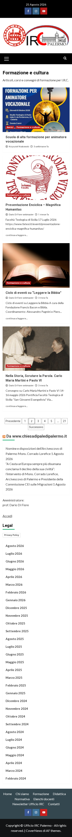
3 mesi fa (43, 298)
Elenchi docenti (43, 799)
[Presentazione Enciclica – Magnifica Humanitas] (36, 177)
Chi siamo (22, 794)
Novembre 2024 (17, 708)
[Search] (65, 58)
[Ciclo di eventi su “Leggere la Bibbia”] (36, 265)
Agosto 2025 (15, 639)
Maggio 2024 (15, 755)
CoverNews (34, 830)
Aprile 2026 (14, 577)
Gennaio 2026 (15, 600)
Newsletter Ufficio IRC (28, 804)
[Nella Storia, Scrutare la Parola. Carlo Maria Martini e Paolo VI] (36, 348)
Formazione (41, 794)
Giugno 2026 (15, 561)
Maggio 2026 (15, 569)
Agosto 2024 (15, 732)
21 (64, 421)
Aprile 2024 (14, 763)
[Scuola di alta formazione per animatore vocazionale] (36, 109)
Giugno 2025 (15, 654)
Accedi (7, 516)
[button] (7, 58)
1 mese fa (43, 214)
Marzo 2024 (14, 770)
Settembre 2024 (17, 724)
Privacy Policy (11, 535)
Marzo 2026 (14, 584)
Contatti (54, 804)
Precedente (13, 421)
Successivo (36, 427)
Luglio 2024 (14, 739)
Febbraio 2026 (16, 592)
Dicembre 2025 (16, 608)
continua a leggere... (17, 235)
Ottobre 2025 (15, 623)
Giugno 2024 (15, 747)
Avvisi (10, 127)
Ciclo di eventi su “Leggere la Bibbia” (33, 293)
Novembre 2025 (17, 615)
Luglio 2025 (14, 646)
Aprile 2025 (14, 670)
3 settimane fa (41, 146)
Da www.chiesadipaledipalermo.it (36, 436)
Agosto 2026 (15, 546)
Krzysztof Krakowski (19, 146)
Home (7, 794)
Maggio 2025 (15, 662)
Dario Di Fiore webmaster (21, 214)
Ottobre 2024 (15, 716)
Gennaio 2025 (15, 693)
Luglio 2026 (14, 553)
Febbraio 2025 (16, 685)
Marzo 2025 (14, 677)
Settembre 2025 (17, 631)
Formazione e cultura (28, 127)
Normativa (22, 799)
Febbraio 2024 (16, 778)
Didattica (59, 794)
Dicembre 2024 (16, 701)
